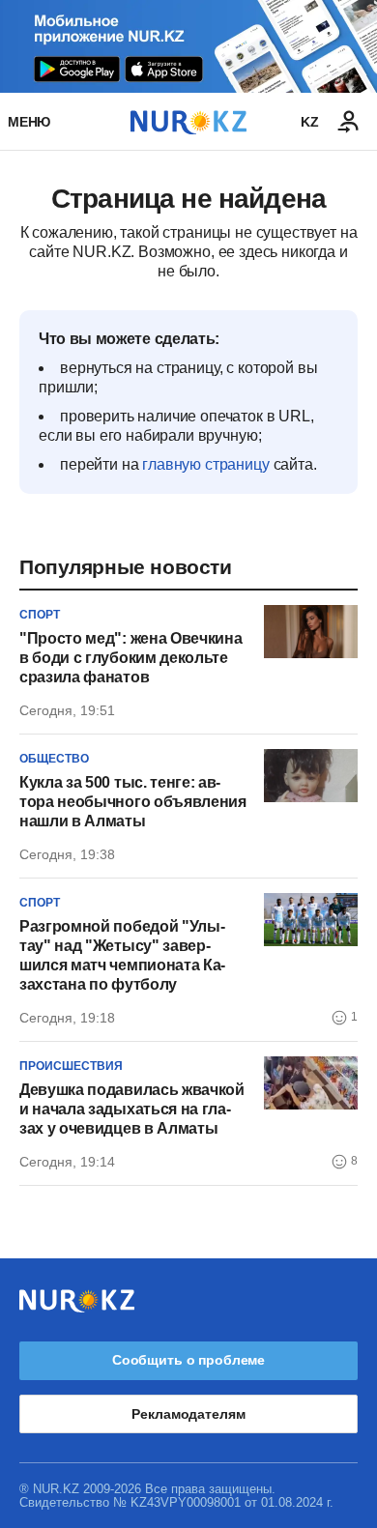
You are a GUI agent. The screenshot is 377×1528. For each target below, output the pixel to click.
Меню (29, 122)
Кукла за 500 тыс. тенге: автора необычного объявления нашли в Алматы (132, 801)
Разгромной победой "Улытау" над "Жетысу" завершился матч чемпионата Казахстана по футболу (122, 955)
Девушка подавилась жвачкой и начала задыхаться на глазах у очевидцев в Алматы (132, 1109)
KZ (310, 122)
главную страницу (205, 464)
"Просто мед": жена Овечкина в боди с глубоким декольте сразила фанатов (130, 657)
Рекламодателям (188, 1414)
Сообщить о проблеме (188, 1360)
